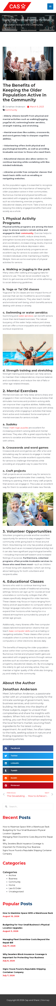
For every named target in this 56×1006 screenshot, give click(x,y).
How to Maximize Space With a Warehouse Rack (26, 827)
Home (6, 20)
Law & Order (15, 888)
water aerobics (25, 316)
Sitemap (45, 1000)
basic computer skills (19, 631)
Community (11, 110)
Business (13, 878)
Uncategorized (16, 891)
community (27, 233)
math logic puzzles (18, 428)
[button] (28, 748)
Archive (12, 875)
